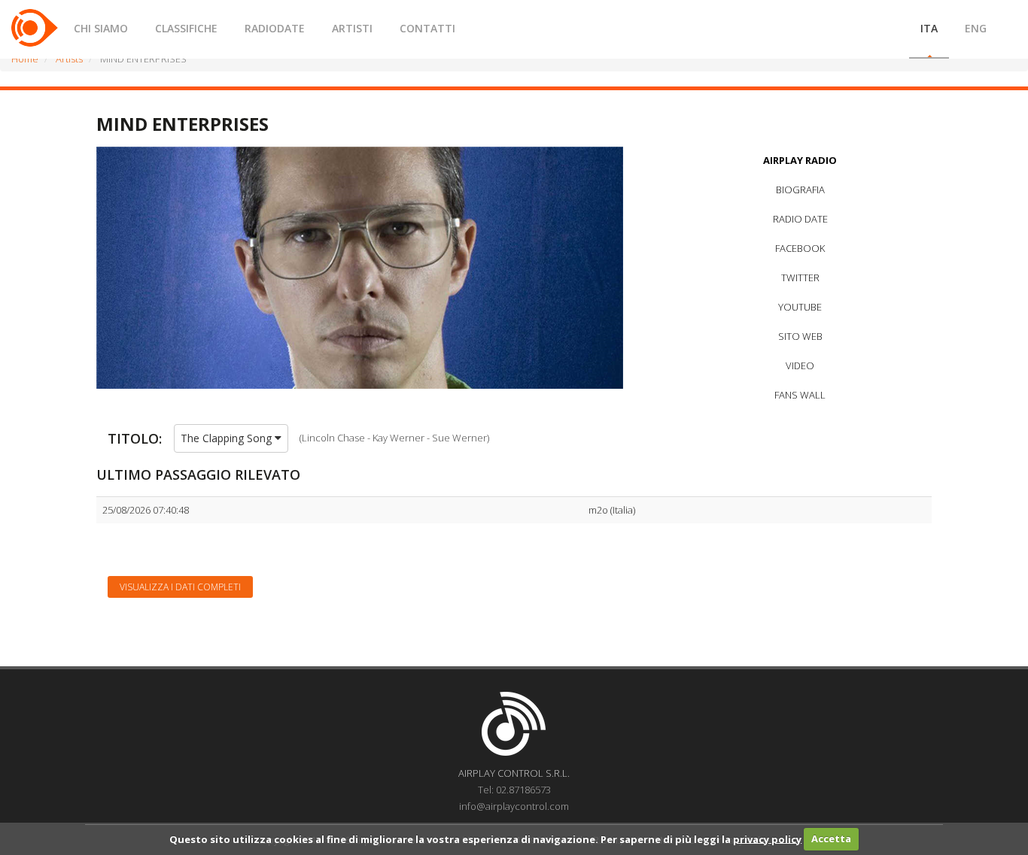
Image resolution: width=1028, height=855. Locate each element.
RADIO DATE (800, 219)
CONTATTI (427, 28)
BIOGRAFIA (800, 189)
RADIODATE (275, 28)
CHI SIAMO (101, 28)
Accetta (831, 838)
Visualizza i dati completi (180, 587)
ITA (929, 28)
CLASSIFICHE (186, 28)
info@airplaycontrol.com (514, 806)
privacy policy (767, 838)
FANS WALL (800, 395)
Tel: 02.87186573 (514, 789)
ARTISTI (352, 28)
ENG (976, 28)
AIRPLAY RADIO (800, 160)
